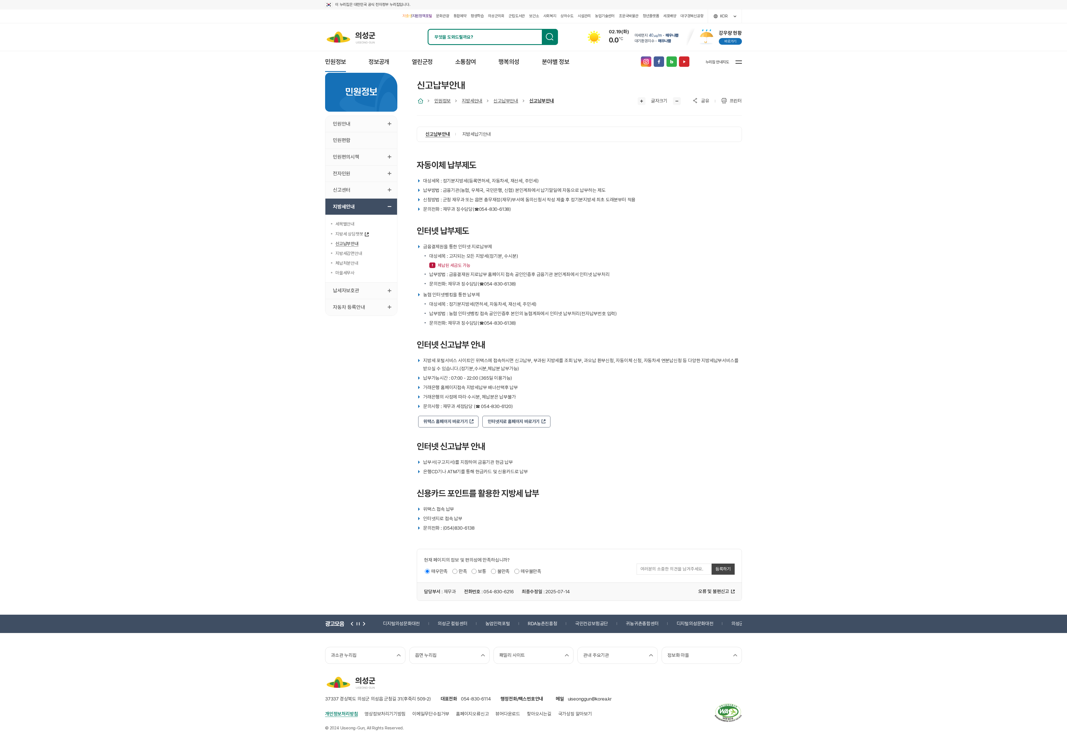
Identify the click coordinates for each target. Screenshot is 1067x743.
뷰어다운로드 (507, 714)
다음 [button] (363, 624)
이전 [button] (352, 624)
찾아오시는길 (539, 714)
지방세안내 (472, 101)
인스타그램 (646, 61)
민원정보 (442, 101)
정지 (358, 624)
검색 (550, 37)
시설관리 (584, 16)
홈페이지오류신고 (472, 714)
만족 (463, 571)
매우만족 (439, 571)
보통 (482, 571)
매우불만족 (531, 571)
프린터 (736, 101)
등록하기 (723, 569)
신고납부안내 (505, 101)
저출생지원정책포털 (417, 16)
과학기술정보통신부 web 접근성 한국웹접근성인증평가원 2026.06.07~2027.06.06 (728, 712)
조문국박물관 (629, 16)
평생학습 (477, 16)
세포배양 (669, 16)
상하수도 (567, 16)
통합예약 (460, 16)
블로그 (671, 61)
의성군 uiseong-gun (351, 37)
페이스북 (658, 61)
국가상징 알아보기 (575, 714)
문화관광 (442, 16)
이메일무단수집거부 (430, 714)
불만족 (503, 571)
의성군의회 (496, 16)
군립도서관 (516, 16)
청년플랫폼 (651, 16)
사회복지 (549, 16)
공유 (705, 101)
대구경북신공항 (692, 16)
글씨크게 (641, 101)
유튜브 (684, 61)
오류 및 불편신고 (713, 591)
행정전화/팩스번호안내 (521, 699)
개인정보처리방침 (341, 714)
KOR (724, 16)
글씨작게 (677, 101)
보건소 (534, 16)
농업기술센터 (605, 16)
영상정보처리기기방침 (385, 714)
